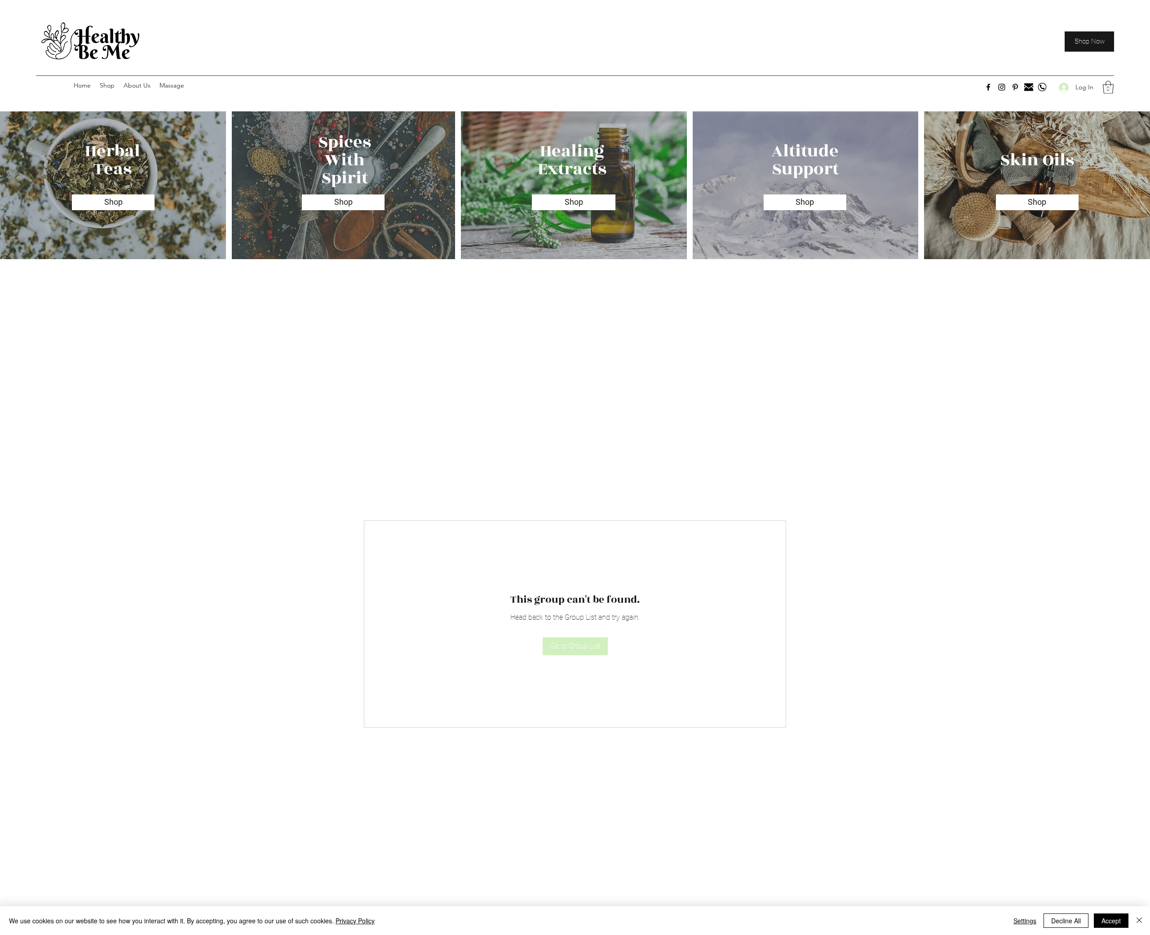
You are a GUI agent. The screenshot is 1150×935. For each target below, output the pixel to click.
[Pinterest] (1015, 87)
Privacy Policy (355, 920)
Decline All (1066, 920)
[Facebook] (988, 87)
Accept (1111, 920)
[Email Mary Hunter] (1028, 87)
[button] (1108, 87)
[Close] (1139, 920)
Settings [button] (1024, 920)
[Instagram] (1001, 87)
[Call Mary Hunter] (1042, 87)
